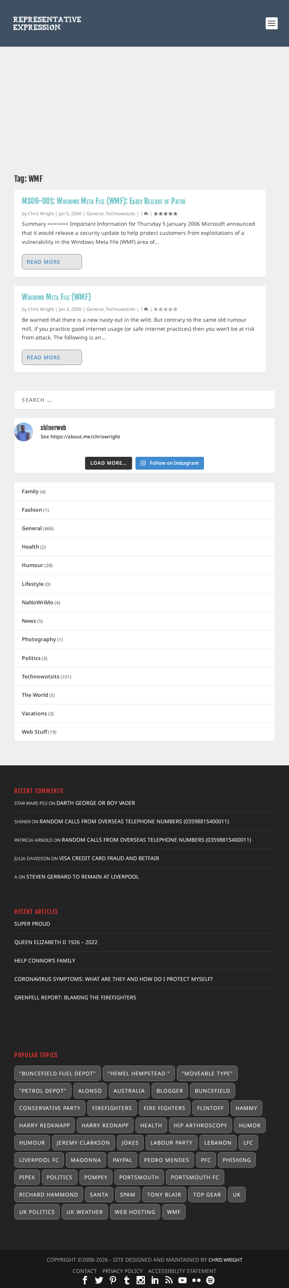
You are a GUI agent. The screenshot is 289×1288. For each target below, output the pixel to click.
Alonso (90, 1090)
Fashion (32, 509)
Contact (85, 1270)
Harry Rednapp (105, 1125)
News (29, 620)
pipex (27, 1177)
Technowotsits (120, 213)
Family (30, 491)
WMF (174, 1211)
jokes (130, 1142)
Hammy (246, 1108)
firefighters (112, 1108)
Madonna (86, 1159)
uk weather (85, 1211)
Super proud (32, 923)
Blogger (170, 1090)
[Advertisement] (144, 103)
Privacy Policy (122, 1270)
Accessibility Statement (182, 1270)
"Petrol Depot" (43, 1090)
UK (237, 1194)
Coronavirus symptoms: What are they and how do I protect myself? (113, 978)
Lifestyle (33, 583)
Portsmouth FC (195, 1177)
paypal (122, 1159)
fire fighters (165, 1108)
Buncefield (212, 1090)
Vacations (34, 713)
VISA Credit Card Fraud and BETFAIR (109, 858)
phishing (237, 1159)
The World (35, 694)
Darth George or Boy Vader (95, 802)
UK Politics (37, 1211)
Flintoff (210, 1108)
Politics (31, 657)
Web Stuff (34, 731)
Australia (129, 1090)
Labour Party (172, 1142)
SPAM (127, 1194)
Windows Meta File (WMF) (56, 297)
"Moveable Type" (207, 1073)
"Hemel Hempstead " (139, 1073)
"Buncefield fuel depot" (57, 1073)
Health (30, 546)
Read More (44, 261)
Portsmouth (139, 1177)
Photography (39, 639)
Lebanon (218, 1142)
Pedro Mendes (166, 1159)
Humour (32, 565)
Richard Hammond (48, 1194)
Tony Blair (164, 1194)
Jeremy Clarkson (83, 1142)
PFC (206, 1159)
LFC (248, 1142)
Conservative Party (50, 1108)
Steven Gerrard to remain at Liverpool (82, 876)
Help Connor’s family (44, 960)
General (95, 213)
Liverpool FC (39, 1159)
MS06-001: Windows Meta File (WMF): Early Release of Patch (104, 201)
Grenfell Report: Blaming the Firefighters (75, 997)
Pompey (96, 1177)
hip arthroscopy (200, 1125)
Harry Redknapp (44, 1125)
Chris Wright (41, 213)
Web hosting (135, 1211)
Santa (99, 1194)
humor (250, 1125)
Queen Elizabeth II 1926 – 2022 (55, 942)
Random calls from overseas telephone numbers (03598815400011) (134, 821)
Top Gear (207, 1194)
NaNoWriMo (37, 602)
